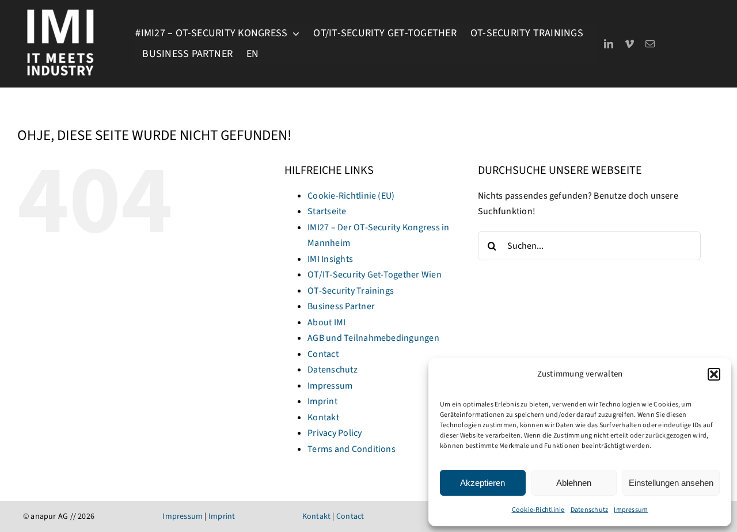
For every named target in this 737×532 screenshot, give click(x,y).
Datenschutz (590, 510)
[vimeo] (629, 43)
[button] (714, 374)
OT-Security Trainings (350, 290)
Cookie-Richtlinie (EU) (350, 195)
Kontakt (323, 417)
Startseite (326, 211)
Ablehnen (573, 483)
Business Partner (341, 306)
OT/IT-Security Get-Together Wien (374, 274)
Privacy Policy (334, 433)
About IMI (326, 322)
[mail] (650, 43)
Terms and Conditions (351, 449)
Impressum (631, 510)
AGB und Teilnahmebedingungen (373, 338)
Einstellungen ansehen (671, 483)
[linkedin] (608, 43)
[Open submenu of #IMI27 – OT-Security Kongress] (293, 33)
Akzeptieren (482, 483)
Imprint (322, 401)
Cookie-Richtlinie (538, 510)
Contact (323, 354)
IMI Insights (330, 259)
